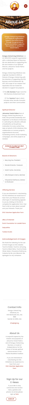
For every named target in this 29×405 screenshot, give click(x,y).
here (17, 394)
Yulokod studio (7, 232)
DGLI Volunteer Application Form (13, 212)
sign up (11, 399)
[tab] (14, 160)
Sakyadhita (6, 227)
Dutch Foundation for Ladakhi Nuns (14, 223)
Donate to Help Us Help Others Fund (14, 146)
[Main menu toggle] (26, 6)
